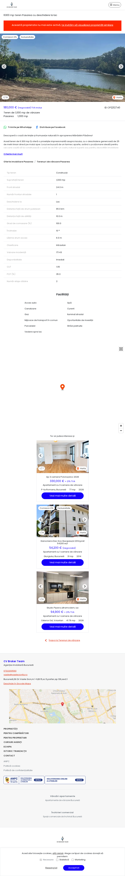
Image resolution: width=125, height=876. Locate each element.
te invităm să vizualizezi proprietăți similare (87, 25)
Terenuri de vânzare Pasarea (53, 161)
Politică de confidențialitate (18, 770)
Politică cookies (12, 765)
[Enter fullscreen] (121, 349)
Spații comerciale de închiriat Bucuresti (62, 816)
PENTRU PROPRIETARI (15, 737)
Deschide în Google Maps (17, 683)
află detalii (57, 853)
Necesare (48, 859)
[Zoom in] (121, 425)
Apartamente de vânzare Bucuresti (62, 800)
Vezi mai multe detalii (62, 495)
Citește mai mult (13, 154)
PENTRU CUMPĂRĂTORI (16, 733)
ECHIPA (8, 746)
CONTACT (9, 755)
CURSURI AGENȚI (13, 742)
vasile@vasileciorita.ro (16, 674)
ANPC (6, 761)
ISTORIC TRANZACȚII (15, 751)
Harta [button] (119, 97)
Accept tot (73, 867)
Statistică (64, 859)
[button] (4, 66)
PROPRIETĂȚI (11, 728)
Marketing (80, 859)
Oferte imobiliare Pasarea (18, 161)
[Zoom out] (121, 430)
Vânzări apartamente (62, 796)
